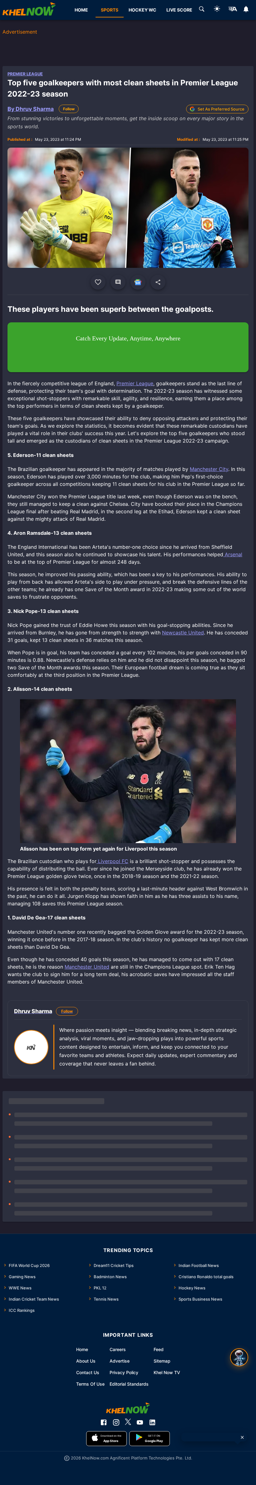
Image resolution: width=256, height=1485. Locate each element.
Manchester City (209, 469)
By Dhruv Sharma (30, 109)
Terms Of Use (90, 1384)
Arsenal (232, 554)
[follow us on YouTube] (140, 1422)
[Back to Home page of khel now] (29, 10)
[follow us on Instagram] (116, 1422)
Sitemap (162, 1361)
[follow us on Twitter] (128, 1422)
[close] (242, 1437)
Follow (69, 109)
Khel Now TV (167, 1372)
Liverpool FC (112, 861)
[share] (157, 282)
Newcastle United (183, 632)
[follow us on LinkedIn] (152, 1422)
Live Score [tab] (179, 9)
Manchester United (87, 967)
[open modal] (239, 1357)
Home (82, 1349)
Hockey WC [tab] (142, 9)
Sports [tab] (109, 9)
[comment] (118, 282)
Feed (159, 1349)
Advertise (120, 1361)
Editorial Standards (129, 1384)
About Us (86, 1361)
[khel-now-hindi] (233, 10)
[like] (98, 282)
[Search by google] (201, 10)
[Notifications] (246, 10)
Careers (118, 1349)
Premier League (25, 73)
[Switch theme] (217, 10)
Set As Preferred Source (221, 109)
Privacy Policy (124, 1372)
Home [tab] (81, 9)
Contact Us (87, 1372)
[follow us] (137, 282)
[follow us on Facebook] (103, 1422)
